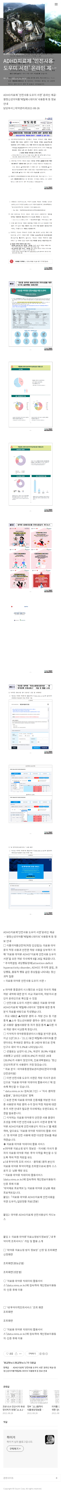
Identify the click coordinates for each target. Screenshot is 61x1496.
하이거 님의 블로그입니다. (20, 1441)
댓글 (5, 1422)
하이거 (11, 1437)
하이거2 (7, 1489)
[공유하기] (16, 1353)
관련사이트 (8, 1478)
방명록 (21, 13)
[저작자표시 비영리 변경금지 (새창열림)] (43, 1353)
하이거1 (7, 1483)
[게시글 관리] (20, 1353)
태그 (11, 13)
